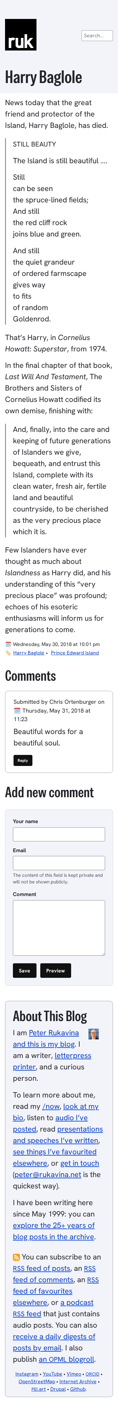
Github (78, 1389)
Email (19, 850)
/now (50, 1106)
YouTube (52, 1374)
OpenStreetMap (37, 1381)
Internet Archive (78, 1381)
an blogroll (66, 1359)
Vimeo (74, 1374)
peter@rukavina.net (47, 1174)
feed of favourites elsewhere (56, 1291)
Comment (24, 894)
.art (38, 1389)
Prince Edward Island (75, 652)
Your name (25, 821)
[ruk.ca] (59, 35)
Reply (23, 760)
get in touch (79, 1163)
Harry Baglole (28, 652)
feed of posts (41, 1268)
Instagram (26, 1374)
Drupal (58, 1389)
